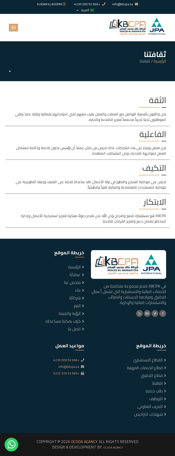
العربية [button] (85, 10)
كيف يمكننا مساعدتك (63, 321)
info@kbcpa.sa (123, 4)
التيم (77, 305)
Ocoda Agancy (113, 447)
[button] (13, 27)
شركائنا (75, 298)
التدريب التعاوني (150, 406)
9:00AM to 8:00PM (50, 4)
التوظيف (156, 398)
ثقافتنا (157, 383)
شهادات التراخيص (148, 414)
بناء (78, 290)
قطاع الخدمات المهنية (145, 367)
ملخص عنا (72, 282)
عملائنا (75, 274)
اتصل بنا (74, 329)
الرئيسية (160, 61)
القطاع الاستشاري (148, 360)
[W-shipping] (137, 27)
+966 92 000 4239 (87, 4)
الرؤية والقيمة (70, 313)
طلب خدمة (154, 391)
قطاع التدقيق (152, 375)
